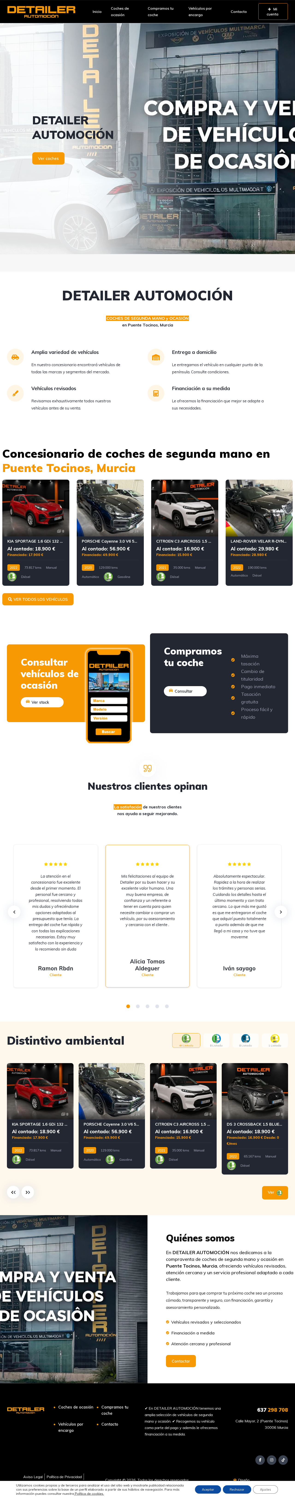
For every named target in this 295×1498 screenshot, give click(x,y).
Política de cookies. (89, 1494)
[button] (128, 1006)
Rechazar (237, 1489)
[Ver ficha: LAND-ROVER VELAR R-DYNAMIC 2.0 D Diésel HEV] (259, 533)
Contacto (239, 11)
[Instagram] (271, 1460)
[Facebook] (260, 1460)
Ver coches (48, 158)
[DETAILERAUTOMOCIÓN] (147, 138)
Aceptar (208, 1489)
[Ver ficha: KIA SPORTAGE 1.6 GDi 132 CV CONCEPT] (35, 533)
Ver (271, 1192)
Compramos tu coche (161, 11)
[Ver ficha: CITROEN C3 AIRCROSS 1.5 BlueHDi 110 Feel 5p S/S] (184, 533)
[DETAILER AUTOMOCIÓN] (41, 11)
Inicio (97, 11)
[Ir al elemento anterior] (13, 1192)
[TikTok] (283, 1460)
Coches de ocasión (120, 11)
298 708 (272, 1410)
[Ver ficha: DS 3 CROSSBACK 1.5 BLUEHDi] (255, 1119)
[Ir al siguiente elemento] (27, 1192)
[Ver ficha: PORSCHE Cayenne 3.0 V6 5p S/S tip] (110, 533)
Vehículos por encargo (200, 11)
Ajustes (265, 1489)
